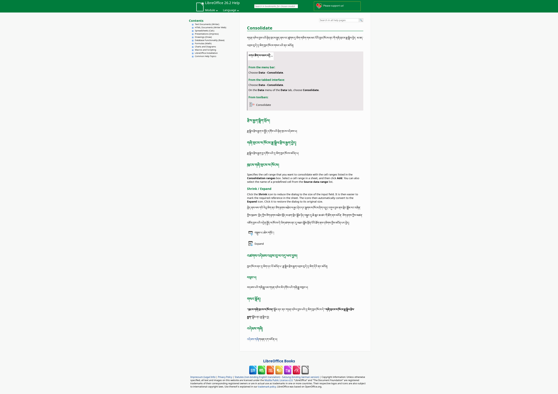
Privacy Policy (225, 377)
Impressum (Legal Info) (202, 377)
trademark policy (267, 386)
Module (210, 10)
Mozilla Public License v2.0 (278, 380)
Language (229, 10)
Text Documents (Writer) (207, 24)
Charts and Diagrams (205, 46)
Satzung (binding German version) (300, 377)
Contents (196, 20)
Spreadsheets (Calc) (204, 30)
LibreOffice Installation (206, 52)
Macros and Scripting (205, 49)
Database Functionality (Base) (210, 40)
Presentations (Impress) (207, 33)
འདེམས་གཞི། (253, 339)
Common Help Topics (205, 56)
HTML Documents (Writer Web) (210, 27)
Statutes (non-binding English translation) (257, 377)
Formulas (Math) (203, 43)
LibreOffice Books (279, 360)
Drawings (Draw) (203, 36)
